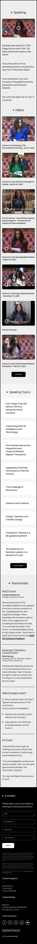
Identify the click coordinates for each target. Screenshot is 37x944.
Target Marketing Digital (12, 936)
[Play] (18, 28)
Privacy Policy (29, 871)
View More (18, 374)
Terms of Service (5, 872)
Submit (8, 845)
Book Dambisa (18, 565)
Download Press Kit (11, 930)
